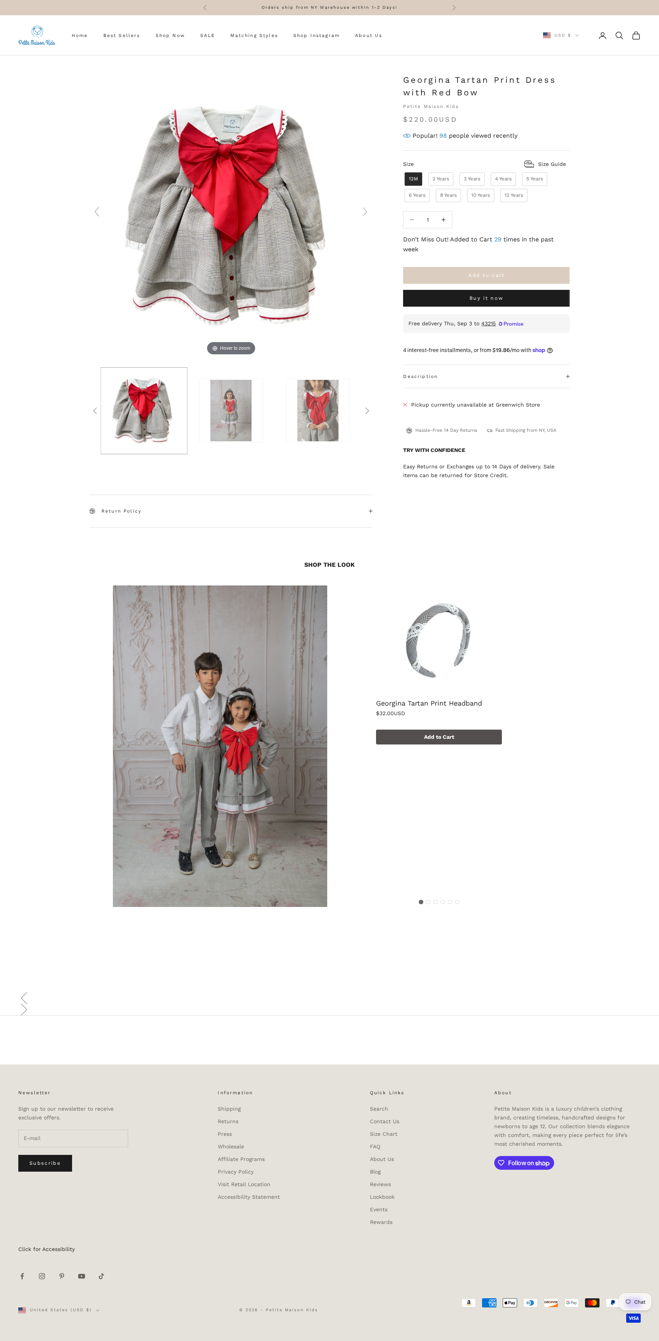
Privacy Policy (236, 1172)
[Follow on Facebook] (22, 1276)
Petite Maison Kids (431, 106)
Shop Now (170, 35)
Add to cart (486, 275)
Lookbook (382, 1197)
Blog (375, 1172)
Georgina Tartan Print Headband (429, 703)
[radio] (412, 179)
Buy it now (486, 298)
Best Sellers (121, 35)
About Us (368, 35)
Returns (228, 1121)
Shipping (229, 1109)
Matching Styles (254, 35)
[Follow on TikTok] (101, 1276)
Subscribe (45, 1163)
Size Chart (383, 1134)
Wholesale (231, 1146)
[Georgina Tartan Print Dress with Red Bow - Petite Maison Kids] (144, 410)
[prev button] (95, 410)
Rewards (381, 1222)
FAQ (375, 1146)
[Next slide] (365, 211)
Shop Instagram (316, 35)
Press (225, 1134)
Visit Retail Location (244, 1184)
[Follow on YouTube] (81, 1276)
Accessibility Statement (249, 1197)
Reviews (380, 1184)
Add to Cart (439, 737)
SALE (207, 35)
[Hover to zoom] (231, 215)
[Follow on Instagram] (42, 1276)
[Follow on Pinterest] (62, 1276)
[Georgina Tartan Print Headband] (439, 641)
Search (379, 1109)
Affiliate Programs (241, 1159)
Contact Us (384, 1121)
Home (80, 35)
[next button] (367, 410)
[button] (329, 998)
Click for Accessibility (46, 1249)
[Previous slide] (96, 211)
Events (378, 1209)
